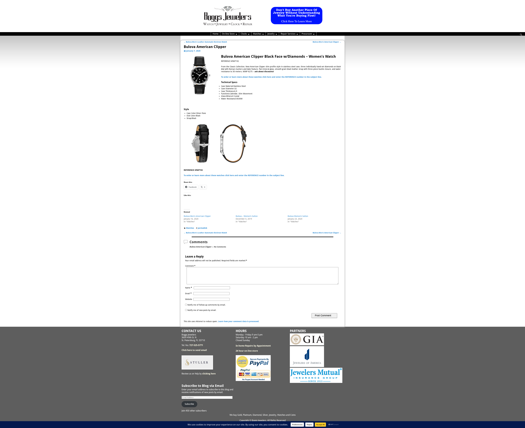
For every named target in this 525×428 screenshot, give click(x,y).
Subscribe (189, 404)
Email (188, 293)
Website (188, 299)
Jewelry (271, 34)
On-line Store (228, 34)
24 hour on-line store (247, 351)
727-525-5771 (196, 345)
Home (215, 34)
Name (188, 288)
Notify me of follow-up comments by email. (206, 305)
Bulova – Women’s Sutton (247, 216)
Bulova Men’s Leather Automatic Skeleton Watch (205, 42)
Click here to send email (194, 350)
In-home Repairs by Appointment (253, 345)
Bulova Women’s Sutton (298, 216)
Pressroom (307, 34)
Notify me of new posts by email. (201, 310)
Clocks (244, 34)
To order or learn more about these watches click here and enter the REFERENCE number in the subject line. (271, 77)
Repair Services (288, 34)
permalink (202, 228)
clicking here (209, 373)
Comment (190, 266)
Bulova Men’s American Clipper (327, 42)
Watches (257, 34)
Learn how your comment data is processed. (238, 321)
